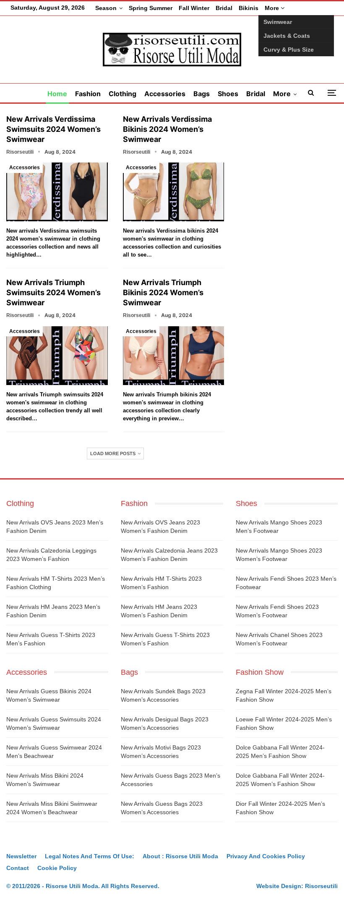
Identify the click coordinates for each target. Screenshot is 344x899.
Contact (17, 868)
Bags (201, 93)
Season (106, 8)
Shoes (228, 93)
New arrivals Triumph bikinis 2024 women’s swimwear (163, 292)
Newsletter (21, 856)
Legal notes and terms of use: (89, 856)
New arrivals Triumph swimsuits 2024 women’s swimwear (53, 292)
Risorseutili (321, 886)
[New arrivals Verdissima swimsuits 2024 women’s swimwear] (57, 192)
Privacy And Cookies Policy (266, 856)
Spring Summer (150, 8)
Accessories (164, 93)
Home (57, 93)
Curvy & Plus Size (288, 49)
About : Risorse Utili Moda (180, 856)
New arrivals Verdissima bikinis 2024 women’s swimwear (167, 129)
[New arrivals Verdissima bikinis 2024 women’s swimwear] (173, 192)
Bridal (224, 8)
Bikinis (248, 8)
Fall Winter (194, 8)
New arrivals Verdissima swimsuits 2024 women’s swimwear (53, 129)
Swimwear (277, 21)
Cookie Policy (57, 868)
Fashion (88, 93)
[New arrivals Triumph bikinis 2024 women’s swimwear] (173, 355)
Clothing (122, 93)
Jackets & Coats (286, 35)
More (273, 8)
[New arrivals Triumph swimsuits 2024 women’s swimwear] (57, 355)
